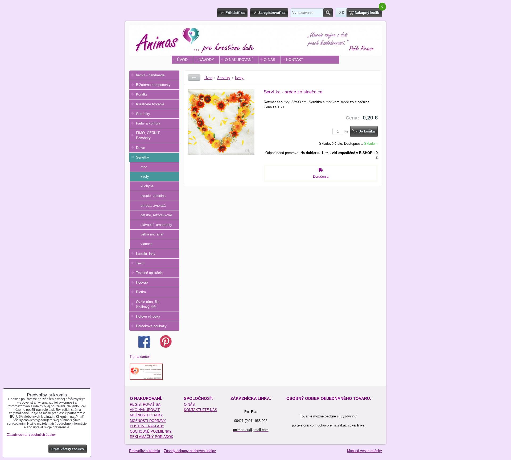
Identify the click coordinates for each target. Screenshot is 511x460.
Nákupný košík (367, 13)
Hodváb (142, 282)
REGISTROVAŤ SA (145, 405)
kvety (145, 177)
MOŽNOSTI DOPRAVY (148, 421)
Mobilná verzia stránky (364, 451)
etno (144, 167)
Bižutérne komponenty (153, 85)
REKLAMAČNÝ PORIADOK (151, 437)
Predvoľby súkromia (144, 451)
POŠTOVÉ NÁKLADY (147, 426)
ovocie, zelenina (153, 196)
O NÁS (269, 59)
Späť (194, 77)
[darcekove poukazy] (146, 379)
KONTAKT (294, 59)
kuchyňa (147, 186)
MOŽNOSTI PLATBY (146, 415)
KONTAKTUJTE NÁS (200, 410)
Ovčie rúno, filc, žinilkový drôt (148, 304)
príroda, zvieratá (153, 206)
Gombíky (143, 114)
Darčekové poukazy (151, 326)
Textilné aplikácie (149, 273)
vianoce (147, 244)
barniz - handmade (150, 75)
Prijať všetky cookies (67, 449)
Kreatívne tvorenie (150, 104)
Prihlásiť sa (235, 13)
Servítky (142, 157)
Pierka (141, 292)
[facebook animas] (144, 347)
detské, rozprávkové (156, 215)
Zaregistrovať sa (271, 13)
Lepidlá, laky (145, 254)
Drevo (140, 148)
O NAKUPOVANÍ (239, 59)
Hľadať (328, 12)
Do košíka (366, 131)
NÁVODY (206, 59)
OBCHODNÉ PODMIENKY (151, 431)
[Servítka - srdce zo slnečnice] (221, 129)
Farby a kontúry (148, 123)
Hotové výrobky (148, 316)
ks (346, 131)
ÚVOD (182, 59)
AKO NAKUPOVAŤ (145, 410)
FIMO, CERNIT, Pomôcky (148, 135)
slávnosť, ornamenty (156, 225)
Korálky (142, 94)
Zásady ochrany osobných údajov (190, 451)
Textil (140, 263)
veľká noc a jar (152, 234)
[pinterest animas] (166, 347)
